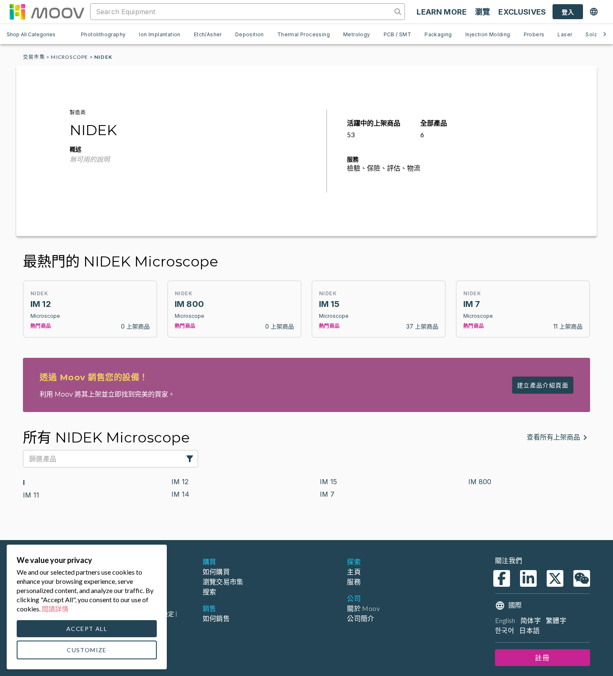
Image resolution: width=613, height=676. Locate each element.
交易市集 (34, 57)
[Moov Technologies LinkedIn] (528, 578)
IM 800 (479, 481)
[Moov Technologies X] (555, 578)
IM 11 (31, 495)
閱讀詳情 (55, 609)
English (505, 620)
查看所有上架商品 (553, 437)
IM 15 (328, 481)
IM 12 (179, 481)
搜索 (209, 592)
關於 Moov (363, 608)
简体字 (530, 620)
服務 (354, 582)
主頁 (354, 571)
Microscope (69, 57)
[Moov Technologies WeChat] (581, 578)
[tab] (103, 34)
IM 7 (327, 494)
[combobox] (242, 12)
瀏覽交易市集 (223, 582)
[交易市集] (47, 12)
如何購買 (216, 571)
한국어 (504, 630)
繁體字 (556, 620)
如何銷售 (216, 618)
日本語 (529, 630)
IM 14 (180, 494)
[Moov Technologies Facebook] (501, 578)
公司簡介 (360, 618)
